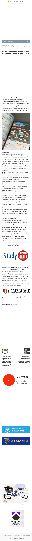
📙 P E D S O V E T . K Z (16, 1)
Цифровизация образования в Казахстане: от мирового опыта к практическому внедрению (7, 362)
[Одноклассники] (5, 304)
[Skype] (13, 304)
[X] (7, 304)
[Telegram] (16, 304)
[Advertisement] (16, 22)
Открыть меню (9, 41)
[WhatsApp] (11, 304)
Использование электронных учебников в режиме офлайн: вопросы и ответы (24, 361)
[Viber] (9, 304)
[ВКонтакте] (3, 304)
